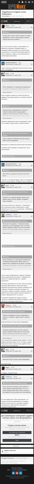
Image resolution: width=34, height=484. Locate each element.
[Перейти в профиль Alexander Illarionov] (3, 63)
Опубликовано (13, 27)
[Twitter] (20, 473)
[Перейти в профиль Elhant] (3, 26)
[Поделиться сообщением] (31, 27)
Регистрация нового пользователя (17, 432)
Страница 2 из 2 (17, 21)
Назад (5, 21)
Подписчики (16, 446)
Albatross (7, 16)
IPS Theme (14, 468)
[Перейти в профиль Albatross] (3, 306)
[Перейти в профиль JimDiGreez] (3, 215)
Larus (7, 73)
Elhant (7, 25)
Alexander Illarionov (11, 62)
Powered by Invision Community (17, 477)
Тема (8, 469)
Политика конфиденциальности (19, 469)
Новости (21, 16)
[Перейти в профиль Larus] (3, 74)
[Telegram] (13, 473)
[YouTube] (17, 473)
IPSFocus (20, 468)
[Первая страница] (2, 21)
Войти (17, 440)
